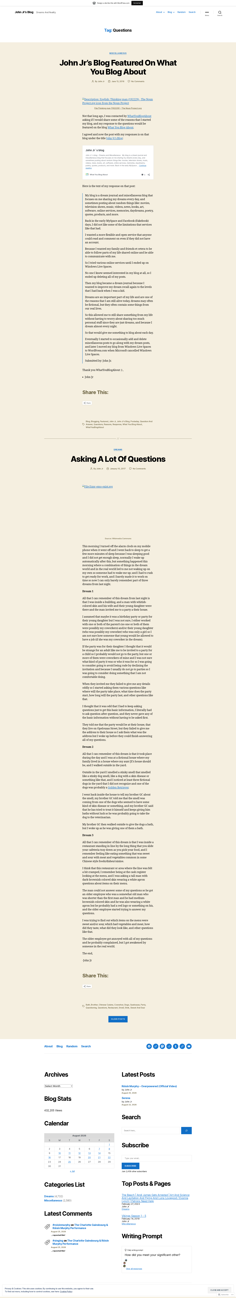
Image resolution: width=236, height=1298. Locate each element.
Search (192, 12)
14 (99, 1153)
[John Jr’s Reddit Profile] (169, 1046)
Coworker (118, 1005)
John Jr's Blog (24, 12)
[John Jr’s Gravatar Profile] (155, 1046)
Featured (104, 421)
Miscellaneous (117, 53)
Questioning (91, 1007)
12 (79, 1153)
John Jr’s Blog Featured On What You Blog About (118, 67)
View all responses (134, 1268)
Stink (127, 1007)
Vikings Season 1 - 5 (134, 1215)
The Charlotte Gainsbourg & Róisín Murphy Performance (80, 1226)
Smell (121, 1007)
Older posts (118, 1019)
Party (143, 1005)
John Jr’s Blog (114, 138)
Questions (98, 424)
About (159, 12)
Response (117, 424)
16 (49, 1157)
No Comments (137, 81)
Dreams (118, 449)
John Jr (101, 81)
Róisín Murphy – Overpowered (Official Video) (149, 1086)
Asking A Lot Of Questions (118, 459)
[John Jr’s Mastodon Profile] (162, 1046)
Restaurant (113, 1007)
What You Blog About (120, 127)
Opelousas (135, 1005)
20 (89, 1157)
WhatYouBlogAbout (139, 116)
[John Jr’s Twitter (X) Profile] (182, 1046)
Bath (88, 1005)
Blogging (95, 421)
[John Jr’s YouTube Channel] (189, 1046)
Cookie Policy (66, 1291)
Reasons (107, 424)
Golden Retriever (118, 787)
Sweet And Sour (137, 1007)
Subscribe (130, 1166)
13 (89, 1153)
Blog (170, 12)
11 (69, 1153)
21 (99, 1157)
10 (59, 1153)
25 (69, 1162)
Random (181, 12)
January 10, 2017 (118, 468)
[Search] (186, 1130)
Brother (94, 1005)
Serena (126, 1098)
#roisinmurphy (61, 1224)
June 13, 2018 (117, 81)
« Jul (72, 1171)
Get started (137, 3)
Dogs (126, 1005)
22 (109, 1157)
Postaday (135, 421)
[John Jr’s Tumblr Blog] (175, 1046)
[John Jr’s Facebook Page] (149, 1046)
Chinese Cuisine (106, 1005)
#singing (58, 1240)
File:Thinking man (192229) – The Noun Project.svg (118, 108)
